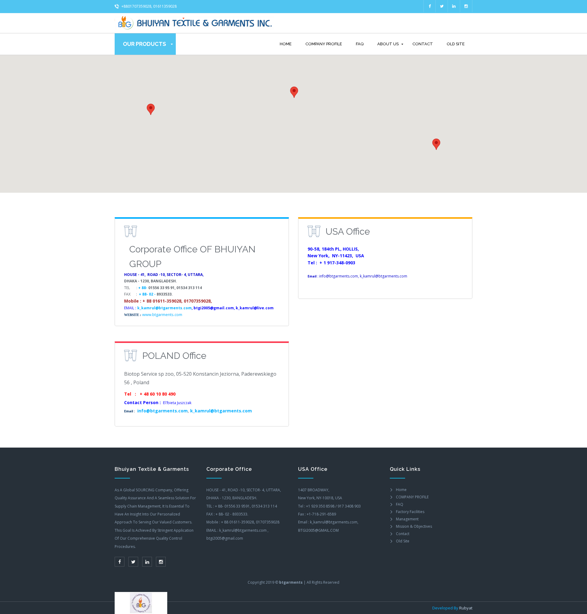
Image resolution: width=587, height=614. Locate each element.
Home (286, 44)
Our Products (144, 44)
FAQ (360, 44)
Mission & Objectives (414, 526)
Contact (422, 44)
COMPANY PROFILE (323, 44)
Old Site (456, 44)
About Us (388, 44)
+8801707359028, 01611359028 (148, 6)
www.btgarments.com (162, 314)
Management (407, 519)
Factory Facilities (410, 511)
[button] (436, 144)
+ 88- (143, 287)
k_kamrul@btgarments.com (164, 308)
